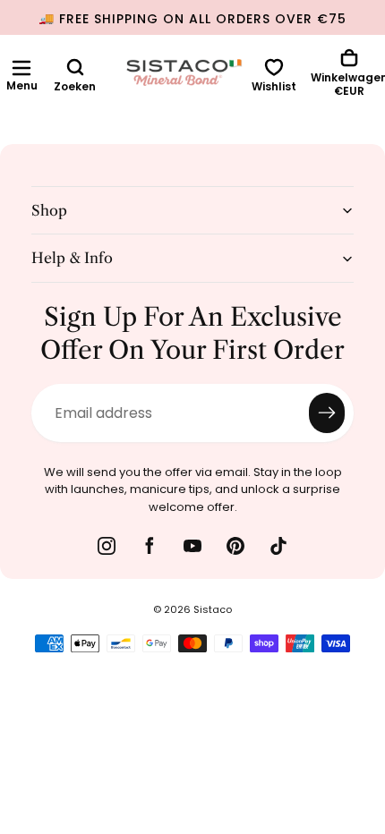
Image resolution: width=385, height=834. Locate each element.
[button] (21, 68)
